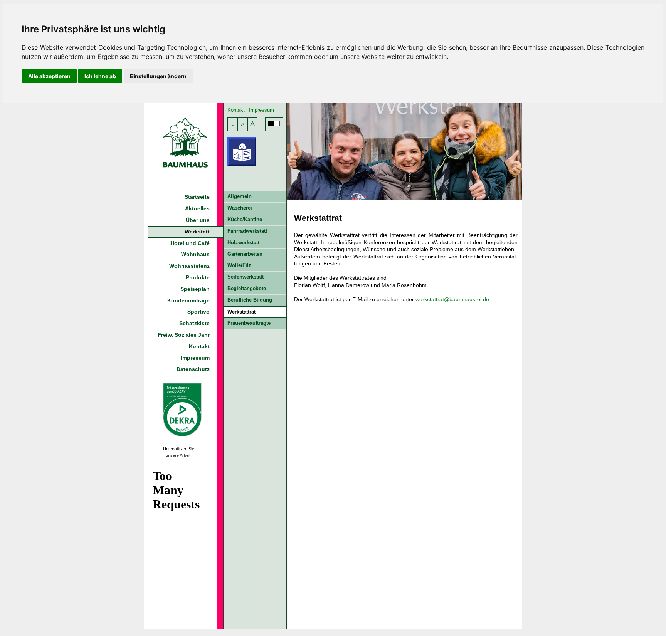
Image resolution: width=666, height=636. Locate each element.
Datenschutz (193, 369)
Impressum (195, 358)
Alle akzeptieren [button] (49, 76)
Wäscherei (239, 208)
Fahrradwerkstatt (247, 231)
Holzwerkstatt (243, 242)
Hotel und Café (190, 243)
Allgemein (239, 196)
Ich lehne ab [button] (100, 76)
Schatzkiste (194, 323)
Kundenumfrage (188, 300)
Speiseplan (195, 289)
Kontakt (199, 346)
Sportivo (198, 312)
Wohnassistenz (189, 266)
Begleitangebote (246, 288)
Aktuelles (197, 208)
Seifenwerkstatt (245, 277)
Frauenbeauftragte (249, 323)
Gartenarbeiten (244, 254)
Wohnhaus (195, 254)
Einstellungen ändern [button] (158, 76)
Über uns (198, 220)
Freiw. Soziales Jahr (184, 335)
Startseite (197, 197)
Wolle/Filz (239, 265)
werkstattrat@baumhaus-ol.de (452, 299)
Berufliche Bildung (249, 300)
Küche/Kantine (244, 219)
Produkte (198, 277)
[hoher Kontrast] (274, 125)
